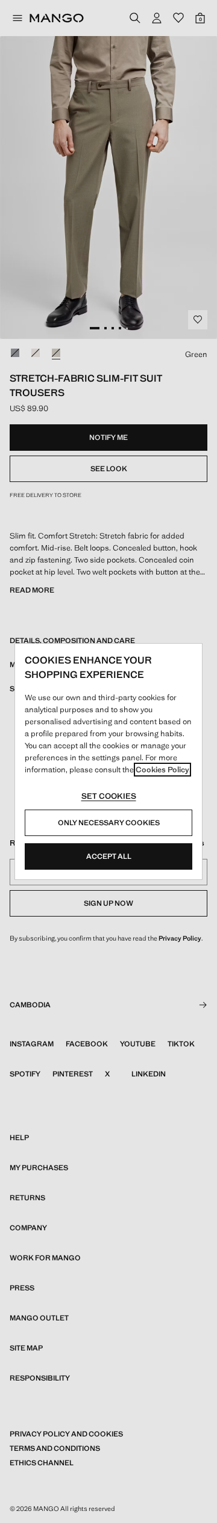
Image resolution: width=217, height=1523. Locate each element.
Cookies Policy (162, 770)
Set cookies (108, 796)
